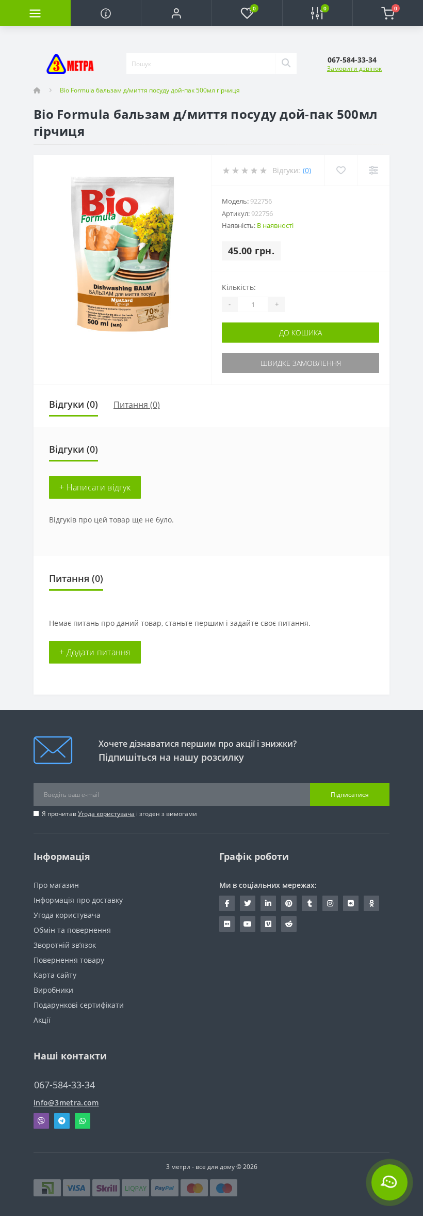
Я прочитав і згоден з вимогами (119, 813)
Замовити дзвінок (354, 68)
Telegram (62, 1121)
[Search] (286, 63)
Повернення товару (69, 960)
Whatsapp (82, 1121)
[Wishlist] (340, 170)
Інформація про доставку (78, 900)
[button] (176, 13)
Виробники (53, 990)
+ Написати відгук (95, 487)
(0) (307, 170)
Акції (42, 1020)
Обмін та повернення (72, 930)
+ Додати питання (95, 652)
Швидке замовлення (301, 363)
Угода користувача (106, 813)
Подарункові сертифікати (79, 1005)
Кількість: (239, 287)
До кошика (300, 332)
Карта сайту (55, 975)
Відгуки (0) (73, 404)
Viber (41, 1121)
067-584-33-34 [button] (64, 1085)
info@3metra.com (66, 1102)
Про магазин (56, 885)
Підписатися (350, 794)
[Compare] (373, 170)
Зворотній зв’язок (65, 945)
